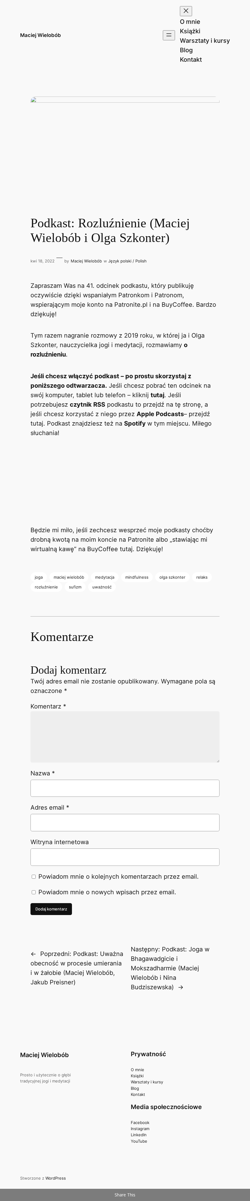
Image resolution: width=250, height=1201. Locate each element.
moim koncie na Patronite (117, 539)
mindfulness (136, 577)
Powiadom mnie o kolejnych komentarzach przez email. (118, 876)
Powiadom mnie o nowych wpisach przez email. (107, 892)
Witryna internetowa (59, 842)
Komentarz (48, 706)
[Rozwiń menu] (169, 35)
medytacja (104, 577)
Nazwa (42, 773)
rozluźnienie (46, 586)
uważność (102, 586)
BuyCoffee (177, 304)
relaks (202, 577)
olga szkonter (172, 577)
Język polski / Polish (127, 260)
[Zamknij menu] (186, 11)
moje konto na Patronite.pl (109, 304)
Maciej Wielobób (40, 35)
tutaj (157, 395)
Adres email (49, 807)
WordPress (55, 1178)
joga (39, 577)
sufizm (75, 586)
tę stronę (188, 404)
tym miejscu (171, 423)
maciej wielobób (69, 577)
